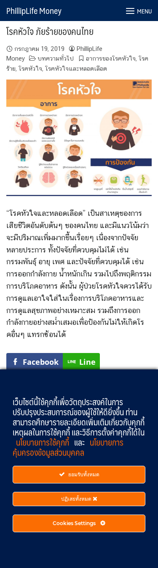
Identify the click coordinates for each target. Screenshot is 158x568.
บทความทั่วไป (55, 58)
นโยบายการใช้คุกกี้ (43, 442)
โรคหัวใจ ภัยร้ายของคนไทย (50, 31)
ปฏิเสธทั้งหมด (77, 499)
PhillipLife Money (34, 10)
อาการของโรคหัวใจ (111, 58)
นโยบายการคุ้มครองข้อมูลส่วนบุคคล (68, 447)
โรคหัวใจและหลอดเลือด (76, 68)
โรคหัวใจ (30, 68)
